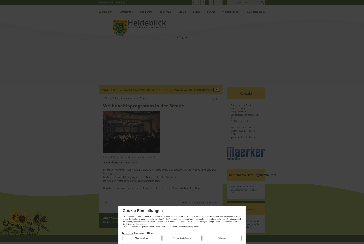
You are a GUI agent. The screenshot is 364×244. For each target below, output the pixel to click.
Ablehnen (222, 238)
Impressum (128, 233)
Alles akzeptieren (142, 238)
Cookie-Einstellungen (182, 238)
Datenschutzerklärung (144, 233)
